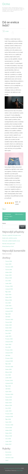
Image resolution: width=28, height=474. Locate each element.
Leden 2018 (8, 441)
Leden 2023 (8, 336)
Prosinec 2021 (9, 350)
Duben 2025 (8, 275)
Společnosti (8, 455)
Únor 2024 (8, 303)
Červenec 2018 (9, 425)
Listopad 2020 (9, 361)
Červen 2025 (8, 269)
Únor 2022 (8, 347)
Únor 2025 (8, 280)
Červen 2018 (8, 427)
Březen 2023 (8, 330)
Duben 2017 (8, 444)
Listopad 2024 (9, 289)
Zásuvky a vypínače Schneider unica (11, 235)
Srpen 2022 (8, 344)
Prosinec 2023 (9, 308)
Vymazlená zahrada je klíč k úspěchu (8, 216)
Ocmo (6, 4)
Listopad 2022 (9, 341)
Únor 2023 (8, 333)
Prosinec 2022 (9, 339)
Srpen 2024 (8, 294)
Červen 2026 (8, 261)
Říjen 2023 (8, 314)
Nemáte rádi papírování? (8, 243)
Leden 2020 (8, 377)
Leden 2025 (8, 283)
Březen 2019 (8, 405)
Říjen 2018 (8, 419)
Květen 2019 (8, 400)
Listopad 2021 (9, 352)
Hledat (4, 223)
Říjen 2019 (8, 386)
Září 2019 (7, 388)
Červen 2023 (8, 322)
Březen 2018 (8, 436)
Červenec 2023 (9, 319)
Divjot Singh (20, 470)
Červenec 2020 (9, 366)
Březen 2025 (8, 278)
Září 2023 (7, 316)
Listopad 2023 (9, 311)
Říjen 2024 (8, 291)
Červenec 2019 (9, 394)
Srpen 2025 (8, 264)
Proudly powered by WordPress (12, 468)
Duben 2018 (8, 433)
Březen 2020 (8, 372)
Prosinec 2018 (9, 413)
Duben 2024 (8, 297)
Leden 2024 (8, 305)
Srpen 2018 (8, 422)
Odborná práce (19, 214)
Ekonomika (8, 452)
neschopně (20, 137)
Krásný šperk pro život (8, 246)
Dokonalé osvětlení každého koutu (11, 241)
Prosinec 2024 (9, 286)
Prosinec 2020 (9, 358)
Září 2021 (7, 355)
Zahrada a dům (9, 457)
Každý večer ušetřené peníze (9, 238)
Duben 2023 (8, 328)
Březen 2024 (8, 300)
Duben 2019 (8, 402)
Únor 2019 (8, 408)
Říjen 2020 (8, 364)
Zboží (4, 209)
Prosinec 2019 (9, 380)
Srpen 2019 (8, 391)
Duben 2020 (8, 369)
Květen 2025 (8, 272)
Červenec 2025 (9, 267)
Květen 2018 (8, 430)
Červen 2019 (8, 397)
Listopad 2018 (9, 416)
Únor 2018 (8, 438)
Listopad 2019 (9, 383)
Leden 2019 (8, 411)
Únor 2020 (8, 375)
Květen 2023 (8, 325)
